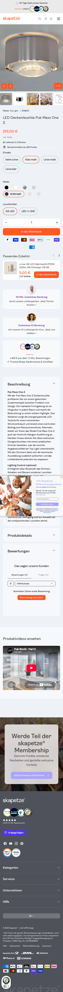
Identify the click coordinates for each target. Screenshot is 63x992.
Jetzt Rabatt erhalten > (47, 504)
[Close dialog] (61, 477)
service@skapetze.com (54, 510)
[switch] (6, 986)
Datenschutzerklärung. (47, 512)
